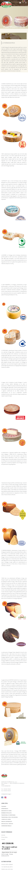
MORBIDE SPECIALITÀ (6, 813)
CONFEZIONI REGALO (6, 825)
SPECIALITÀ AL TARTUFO (7, 823)
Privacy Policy (4, 837)
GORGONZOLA (4, 808)
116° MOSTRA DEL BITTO (7, 866)
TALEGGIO (3, 806)
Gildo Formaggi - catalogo (7, 854)
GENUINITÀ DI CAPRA (6, 810)
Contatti (3, 839)
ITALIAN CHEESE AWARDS (7, 864)
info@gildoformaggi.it (6, 794)
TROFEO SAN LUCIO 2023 (7, 869)
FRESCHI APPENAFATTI (6, 821)
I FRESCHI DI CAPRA (6, 819)
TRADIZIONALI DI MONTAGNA (8, 815)
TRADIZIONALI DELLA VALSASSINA (9, 817)
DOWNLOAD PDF (5, 855)
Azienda (3, 835)
